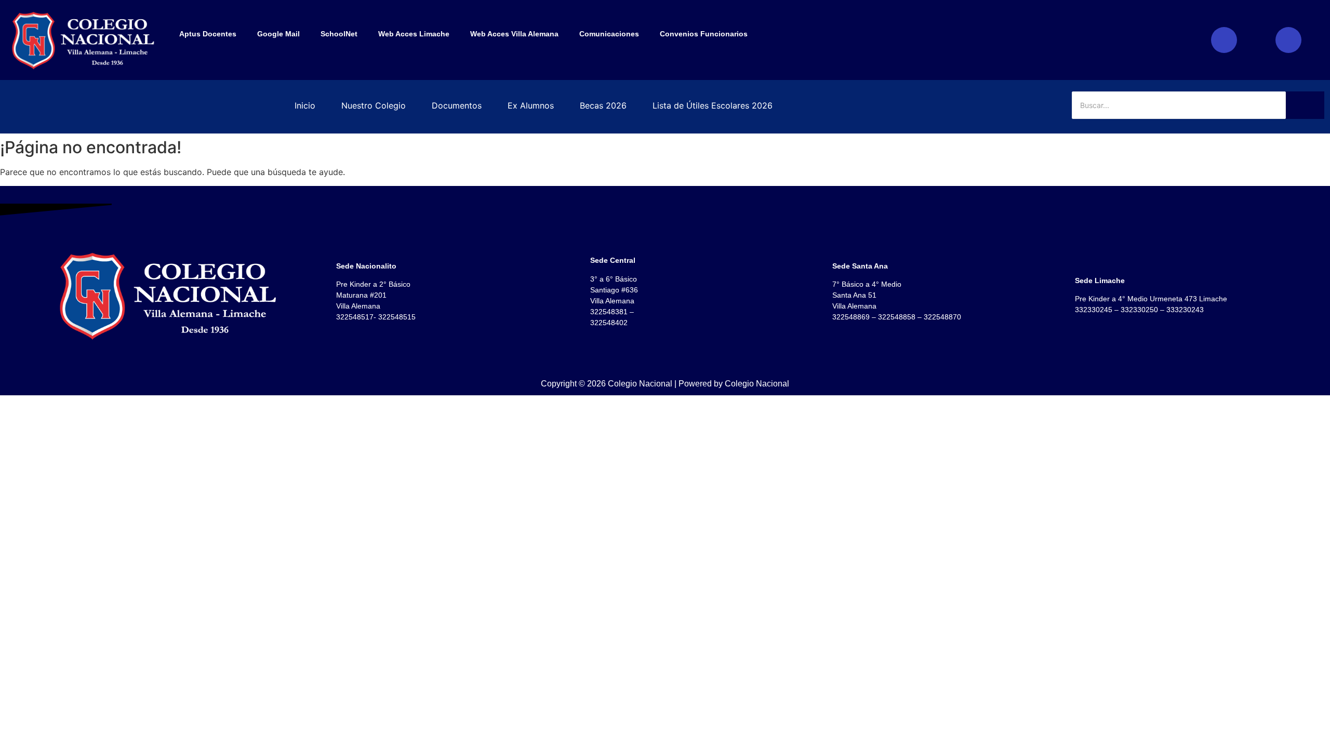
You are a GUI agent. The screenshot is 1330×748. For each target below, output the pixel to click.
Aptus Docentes (207, 34)
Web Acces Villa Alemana (514, 34)
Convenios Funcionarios (704, 34)
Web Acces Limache (413, 34)
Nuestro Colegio (373, 105)
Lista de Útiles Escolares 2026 (713, 105)
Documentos (457, 105)
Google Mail (278, 34)
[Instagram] (1224, 40)
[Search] (1305, 105)
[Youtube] (1288, 40)
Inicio (305, 105)
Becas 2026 (603, 105)
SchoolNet (339, 34)
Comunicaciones (609, 34)
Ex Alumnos (531, 105)
